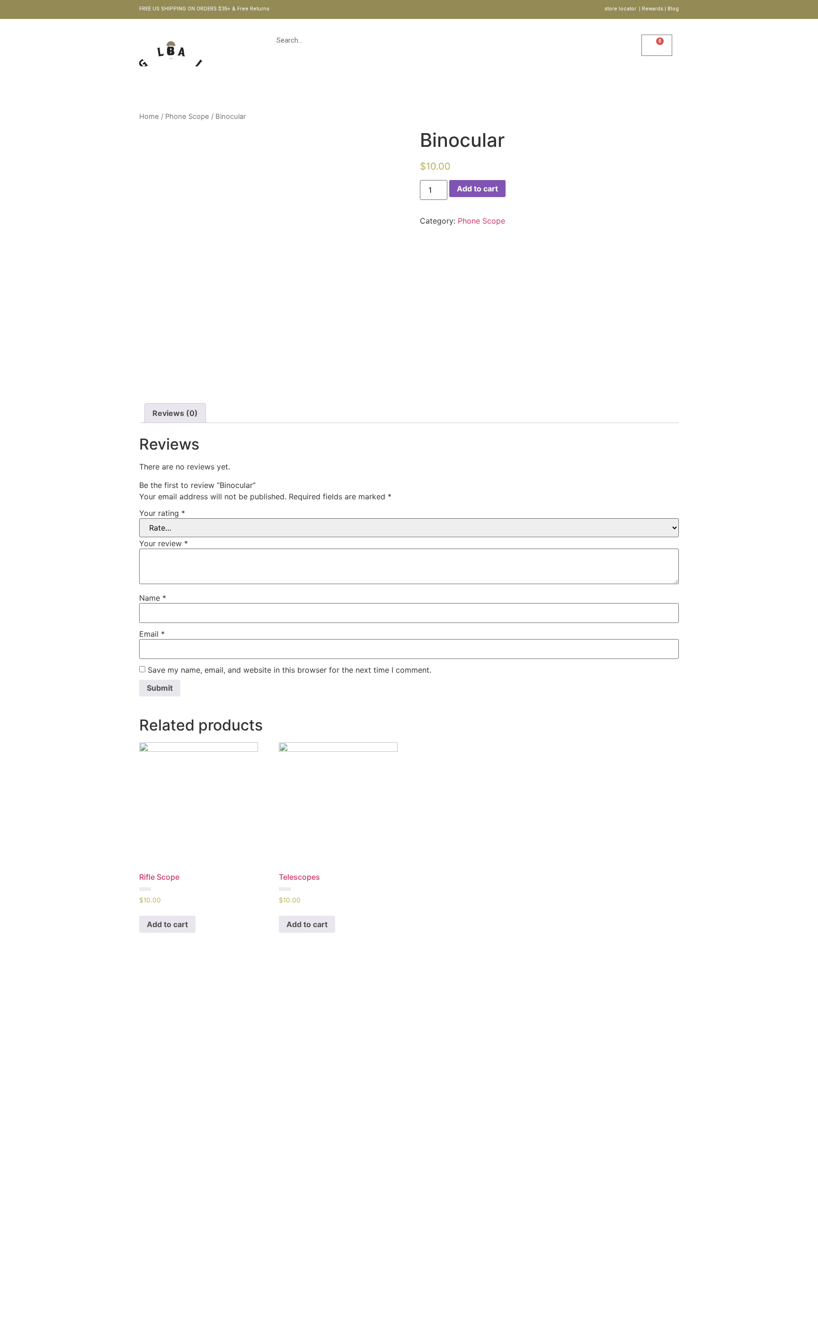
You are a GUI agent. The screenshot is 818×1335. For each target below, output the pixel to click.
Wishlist (630, 53)
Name (152, 598)
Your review (163, 543)
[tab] (175, 413)
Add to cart (477, 188)
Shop (316, 87)
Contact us (498, 87)
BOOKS (408, 87)
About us (361, 87)
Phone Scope (187, 116)
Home (277, 87)
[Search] (557, 40)
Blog (448, 87)
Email (152, 634)
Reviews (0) (175, 413)
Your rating (162, 513)
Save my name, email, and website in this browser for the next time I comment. (289, 670)
